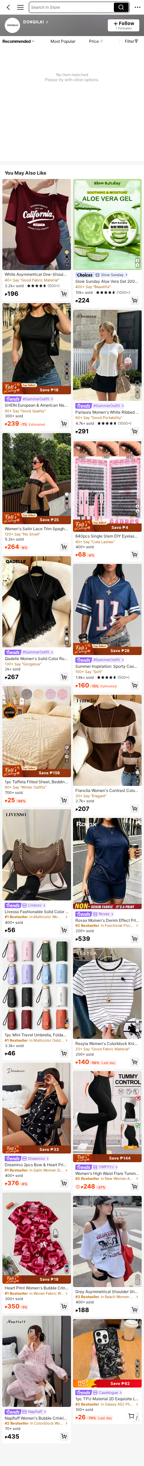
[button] (8, 7)
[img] (36, 388)
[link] (12, 25)
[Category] (20, 7)
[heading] (63, 22)
